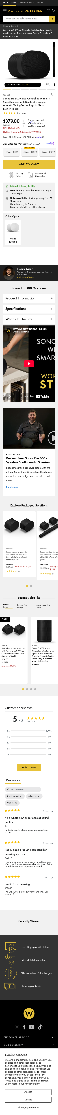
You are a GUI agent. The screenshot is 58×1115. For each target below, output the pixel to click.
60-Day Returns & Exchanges (36, 973)
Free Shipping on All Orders (35, 947)
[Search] (52, 19)
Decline (28, 1100)
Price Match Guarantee (33, 960)
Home (5, 26)
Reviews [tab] (13, 780)
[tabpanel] (29, 842)
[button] (4, 11)
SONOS (6, 95)
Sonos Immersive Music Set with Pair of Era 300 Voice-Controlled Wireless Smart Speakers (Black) (16, 556)
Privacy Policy (32, 1084)
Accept (28, 1092)
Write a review (29, 767)
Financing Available (31, 986)
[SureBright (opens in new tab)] (50, 143)
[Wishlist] (48, 10)
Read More (12, 487)
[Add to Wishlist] (52, 94)
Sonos (14, 26)
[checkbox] (12, 803)
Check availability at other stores (27, 207)
